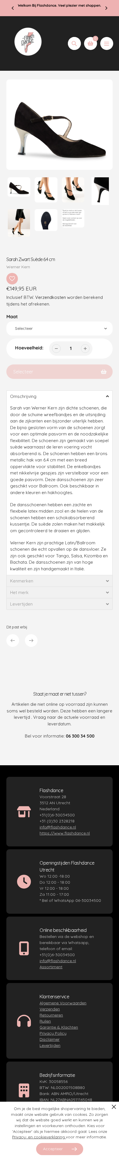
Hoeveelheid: (29, 348)
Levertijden (50, 1045)
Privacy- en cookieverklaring (39, 1137)
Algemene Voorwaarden (63, 1003)
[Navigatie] (106, 43)
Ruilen (45, 1021)
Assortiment (51, 966)
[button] (59, 396)
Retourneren (51, 1015)
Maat (12, 316)
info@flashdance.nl (58, 827)
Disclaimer (50, 1039)
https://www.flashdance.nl (65, 833)
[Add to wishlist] (12, 278)
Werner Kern (18, 266)
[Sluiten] (114, 1106)
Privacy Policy (53, 1033)
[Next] (106, 8)
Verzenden (50, 1009)
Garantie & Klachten (59, 1027)
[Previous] (13, 8)
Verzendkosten (50, 297)
